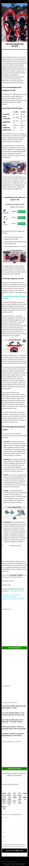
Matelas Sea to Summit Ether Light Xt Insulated (4, 801)
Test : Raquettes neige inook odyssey (9, 799)
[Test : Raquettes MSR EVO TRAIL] (19, 789)
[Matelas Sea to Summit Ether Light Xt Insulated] (4, 789)
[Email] (16, 52)
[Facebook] (9, 52)
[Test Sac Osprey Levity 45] (14, 789)
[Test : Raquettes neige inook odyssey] (9, 789)
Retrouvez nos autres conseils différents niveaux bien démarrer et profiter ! (13, 597)
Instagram (20, 591)
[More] (19, 52)
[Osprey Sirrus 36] (25, 789)
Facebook (12, 591)
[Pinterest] (12, 52)
